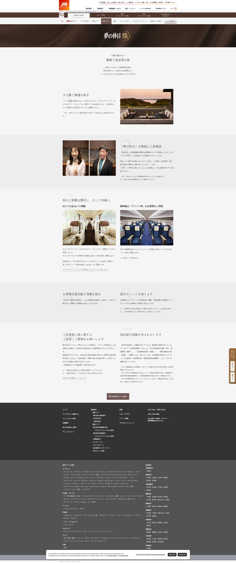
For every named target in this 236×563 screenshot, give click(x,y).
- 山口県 (148, 522)
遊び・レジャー (130, 8)
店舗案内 (66, 423)
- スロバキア (84, 480)
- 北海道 (148, 471)
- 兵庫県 (154, 513)
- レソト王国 (91, 502)
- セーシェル (82, 499)
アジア (65, 535)
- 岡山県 (154, 522)
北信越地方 (149, 484)
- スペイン (76, 480)
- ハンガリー (82, 483)
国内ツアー (106, 21)
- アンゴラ (95, 496)
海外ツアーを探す (68, 465)
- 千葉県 (148, 497)
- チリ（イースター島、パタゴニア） (95, 515)
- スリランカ (113, 538)
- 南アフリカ (131, 499)
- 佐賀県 (148, 539)
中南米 (65, 512)
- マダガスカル (121, 499)
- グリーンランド (89, 477)
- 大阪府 (166, 513)
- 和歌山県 (160, 513)
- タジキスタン (109, 480)
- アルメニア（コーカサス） (124, 471)
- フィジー (109, 531)
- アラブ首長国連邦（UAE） (72, 496)
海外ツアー (95, 21)
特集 (114, 21)
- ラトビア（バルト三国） (125, 486)
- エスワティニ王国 (112, 496)
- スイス (131, 477)
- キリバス (77, 531)
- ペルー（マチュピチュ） (124, 515)
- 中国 (64, 547)
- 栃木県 (159, 497)
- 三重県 (148, 506)
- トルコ (106, 499)
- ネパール (125, 538)
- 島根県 (159, 522)
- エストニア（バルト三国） (90, 474)
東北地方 (149, 474)
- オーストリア (105, 474)
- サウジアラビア (137, 496)
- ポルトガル (84, 486)
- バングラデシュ (134, 538)
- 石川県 (159, 487)
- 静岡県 (165, 506)
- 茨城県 (154, 497)
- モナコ (97, 486)
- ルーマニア (86, 489)
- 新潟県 (154, 487)
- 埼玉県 (148, 500)
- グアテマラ (112, 515)
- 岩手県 (159, 477)
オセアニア (66, 528)
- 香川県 (159, 532)
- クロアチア (100, 477)
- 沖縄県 (148, 548)
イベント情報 (123, 418)
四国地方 (149, 529)
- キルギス (80, 477)
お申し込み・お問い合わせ (157, 409)
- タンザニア (91, 499)
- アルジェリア (86, 496)
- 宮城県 (148, 477)
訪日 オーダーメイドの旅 (144, 15)
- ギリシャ (73, 477)
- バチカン (74, 483)
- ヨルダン (83, 502)
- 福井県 (148, 490)
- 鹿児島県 (160, 542)
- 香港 (73, 538)
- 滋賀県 (154, 516)
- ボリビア (66, 518)
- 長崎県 (154, 542)
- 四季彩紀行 (97, 439)
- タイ (120, 538)
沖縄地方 (149, 545)
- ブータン (73, 541)
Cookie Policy (124, 555)
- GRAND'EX (97, 418)
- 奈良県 (148, 516)
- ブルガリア (108, 483)
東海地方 (149, 503)
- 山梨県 (166, 500)
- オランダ (113, 474)
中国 (64, 544)
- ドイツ (122, 480)
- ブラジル (137, 515)
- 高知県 (165, 532)
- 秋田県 (148, 480)
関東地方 (149, 494)
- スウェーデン (67, 480)
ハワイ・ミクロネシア (70, 522)
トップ (65, 409)
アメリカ (66, 505)
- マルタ (91, 486)
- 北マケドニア (132, 474)
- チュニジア (100, 499)
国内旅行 (149, 465)
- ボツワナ (113, 499)
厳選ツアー (72, 21)
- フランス (100, 483)
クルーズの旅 (100, 15)
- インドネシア (85, 538)
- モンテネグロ (112, 486)
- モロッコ (76, 502)
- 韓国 (69, 538)
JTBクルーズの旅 (98, 451)
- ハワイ (71, 525)
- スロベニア (92, 480)
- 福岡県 (148, 542)
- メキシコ (73, 518)
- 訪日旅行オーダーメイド (101, 448)
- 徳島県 (148, 532)
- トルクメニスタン (131, 480)
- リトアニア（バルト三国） (72, 489)
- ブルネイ (66, 541)
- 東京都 (154, 500)
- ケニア (128, 496)
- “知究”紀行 (97, 421)
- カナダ (81, 508)
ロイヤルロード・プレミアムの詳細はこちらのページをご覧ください (85, 269)
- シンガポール (104, 538)
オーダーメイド (98, 442)
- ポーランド (124, 483)
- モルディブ (102, 541)
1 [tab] (142, 126)
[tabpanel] (146, 106)
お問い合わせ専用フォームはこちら (74, 378)
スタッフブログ (124, 21)
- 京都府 (148, 513)
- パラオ (65, 525)
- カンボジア (95, 538)
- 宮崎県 (159, 539)
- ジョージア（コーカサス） (119, 477)
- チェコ (116, 480)
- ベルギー (116, 483)
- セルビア (100, 480)
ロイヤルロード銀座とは (71, 414)
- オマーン (122, 496)
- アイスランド (77, 471)
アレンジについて (68, 432)
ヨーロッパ (66, 469)
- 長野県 (165, 487)
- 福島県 (165, 477)
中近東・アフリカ (68, 493)
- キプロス (66, 477)
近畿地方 (149, 510)
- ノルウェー (67, 483)
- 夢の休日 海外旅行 (99, 415)
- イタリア (137, 471)
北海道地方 (149, 468)
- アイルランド (67, 471)
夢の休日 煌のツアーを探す (118, 396)
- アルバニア (110, 471)
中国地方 (149, 519)
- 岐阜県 (154, 506)
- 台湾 (64, 538)
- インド (77, 538)
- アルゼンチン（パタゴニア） (73, 515)
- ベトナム (80, 541)
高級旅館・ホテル (115, 8)
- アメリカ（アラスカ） (70, 508)
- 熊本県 (165, 539)
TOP (62, 21)
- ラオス (86, 541)
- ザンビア (66, 499)
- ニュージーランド (99, 531)
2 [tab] (145, 126)
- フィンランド (92, 483)
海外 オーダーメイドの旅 (122, 15)
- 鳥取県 (148, 525)
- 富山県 (148, 487)
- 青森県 (154, 480)
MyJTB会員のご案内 (69, 427)
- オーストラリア (68, 531)
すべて (172, 8)
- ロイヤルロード (98, 445)
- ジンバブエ (74, 499)
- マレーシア (94, 541)
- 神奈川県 (160, 500)
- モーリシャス (67, 502)
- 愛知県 (159, 506)
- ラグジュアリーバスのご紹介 (103, 430)
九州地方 (149, 536)
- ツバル (84, 531)
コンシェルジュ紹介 (69, 418)
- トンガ (89, 531)
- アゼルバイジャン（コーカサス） (94, 471)
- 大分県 (154, 539)
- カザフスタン (122, 474)
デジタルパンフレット (139, 21)
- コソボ (106, 477)
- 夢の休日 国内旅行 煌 (100, 427)
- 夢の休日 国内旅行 (99, 433)
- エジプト (102, 496)
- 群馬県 (165, 497)
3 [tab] (148, 126)
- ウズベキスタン (75, 474)
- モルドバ (103, 486)
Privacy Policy (112, 555)
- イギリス (66, 474)
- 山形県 (154, 477)
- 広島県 (165, 522)
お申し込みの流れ (154, 414)
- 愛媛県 (154, 532)
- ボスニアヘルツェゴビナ (71, 486)
